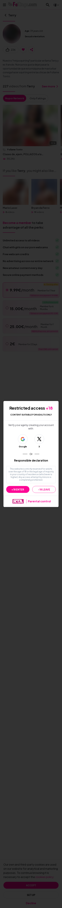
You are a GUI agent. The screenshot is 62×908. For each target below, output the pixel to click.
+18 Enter (18, 489)
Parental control (39, 501)
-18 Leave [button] (44, 489)
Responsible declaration (31, 460)
